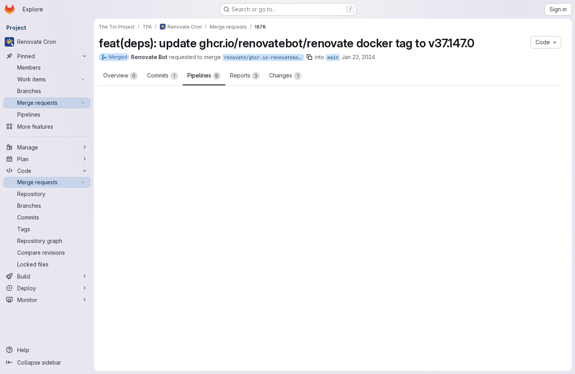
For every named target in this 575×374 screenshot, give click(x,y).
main (332, 57)
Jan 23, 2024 (358, 57)
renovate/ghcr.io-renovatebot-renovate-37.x (264, 57)
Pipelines (202, 75)
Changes (284, 75)
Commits (161, 75)
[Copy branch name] (309, 57)
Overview (119, 75)
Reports (243, 75)
